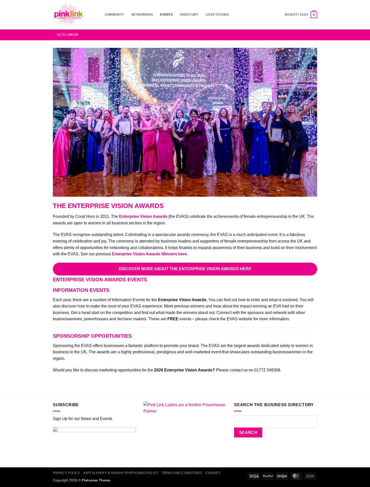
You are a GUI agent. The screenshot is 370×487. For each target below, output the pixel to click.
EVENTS (166, 14)
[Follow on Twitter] (301, 34)
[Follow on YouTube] (314, 34)
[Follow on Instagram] (287, 34)
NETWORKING (142, 14)
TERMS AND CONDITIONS (182, 473)
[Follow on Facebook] (281, 34)
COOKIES (212, 473)
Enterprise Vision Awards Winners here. (150, 254)
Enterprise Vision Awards (143, 216)
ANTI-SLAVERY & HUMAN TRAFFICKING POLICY (120, 473)
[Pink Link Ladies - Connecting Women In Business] (75, 14)
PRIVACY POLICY (66, 473)
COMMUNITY (114, 14)
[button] (301, 15)
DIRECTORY (189, 14)
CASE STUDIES (217, 14)
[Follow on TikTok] (294, 34)
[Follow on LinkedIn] (307, 34)
